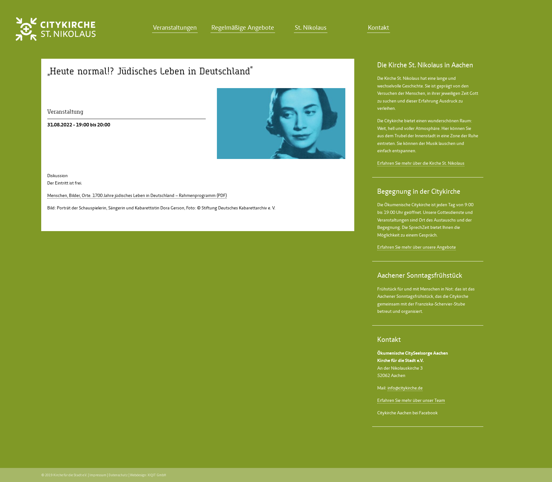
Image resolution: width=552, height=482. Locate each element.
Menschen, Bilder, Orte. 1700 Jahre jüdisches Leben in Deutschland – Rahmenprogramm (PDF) (137, 195)
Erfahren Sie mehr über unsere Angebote (416, 247)
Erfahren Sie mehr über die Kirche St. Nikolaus (420, 163)
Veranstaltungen (175, 28)
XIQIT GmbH (157, 475)
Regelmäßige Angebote (242, 28)
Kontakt (378, 28)
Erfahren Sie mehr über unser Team (411, 400)
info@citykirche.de (405, 388)
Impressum (97, 475)
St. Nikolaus (310, 28)
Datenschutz (118, 475)
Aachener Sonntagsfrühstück (405, 296)
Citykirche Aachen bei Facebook (407, 413)
